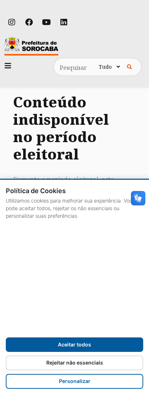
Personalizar (74, 381)
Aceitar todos (74, 344)
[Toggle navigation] (8, 66)
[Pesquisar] (129, 67)
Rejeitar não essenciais (74, 362)
